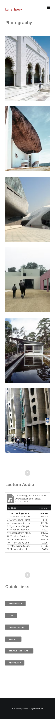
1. (19, 513)
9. (19, 539)
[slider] (11, 512)
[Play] (9, 508)
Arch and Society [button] (17, 627)
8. (19, 536)
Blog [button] (11, 615)
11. (19, 546)
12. (19, 549)
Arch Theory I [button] (15, 603)
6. (19, 529)
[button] (48, 7)
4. (19, 523)
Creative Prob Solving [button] (19, 651)
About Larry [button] (15, 663)
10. (19, 542)
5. (19, 526)
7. (19, 533)
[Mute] (45, 508)
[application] (29, 507)
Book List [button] (13, 639)
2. (19, 516)
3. (19, 520)
